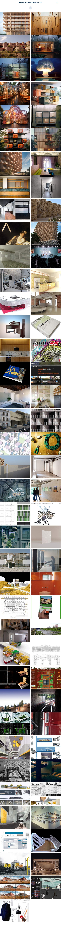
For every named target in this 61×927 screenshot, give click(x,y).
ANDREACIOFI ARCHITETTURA (30, 2)
